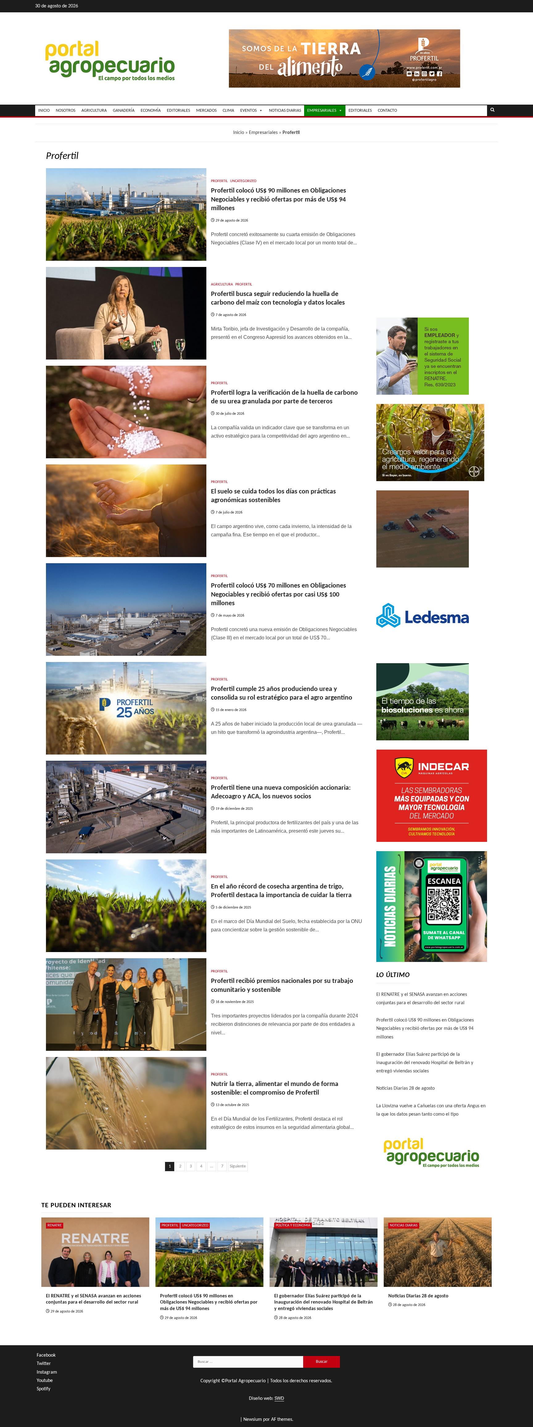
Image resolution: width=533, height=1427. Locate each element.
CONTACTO (387, 110)
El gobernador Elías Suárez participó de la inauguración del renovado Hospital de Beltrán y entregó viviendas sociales (424, 1063)
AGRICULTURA (94, 110)
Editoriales (360, 110)
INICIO (44, 110)
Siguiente (238, 1166)
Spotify (43, 1389)
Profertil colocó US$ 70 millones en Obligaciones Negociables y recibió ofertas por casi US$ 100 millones (278, 594)
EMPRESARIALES (321, 110)
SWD (279, 1398)
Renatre (55, 1225)
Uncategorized (243, 181)
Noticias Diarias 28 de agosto (405, 1088)
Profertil (219, 181)
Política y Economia (293, 1225)
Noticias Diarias (404, 1225)
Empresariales (263, 132)
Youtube (45, 1380)
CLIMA (228, 110)
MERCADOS (206, 110)
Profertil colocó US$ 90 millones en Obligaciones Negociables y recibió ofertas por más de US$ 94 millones (278, 199)
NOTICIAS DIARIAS (285, 110)
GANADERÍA (123, 110)
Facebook (46, 1355)
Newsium (252, 1419)
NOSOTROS (65, 110)
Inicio (238, 132)
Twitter (44, 1363)
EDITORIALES (178, 110)
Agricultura (222, 284)
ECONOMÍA (151, 110)
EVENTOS (248, 110)
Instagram (47, 1372)
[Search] (492, 110)
